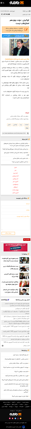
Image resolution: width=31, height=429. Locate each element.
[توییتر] (6, 14)
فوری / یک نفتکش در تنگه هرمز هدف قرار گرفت (16, 376)
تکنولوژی (27, 407)
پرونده (16, 407)
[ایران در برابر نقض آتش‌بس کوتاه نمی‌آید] (24, 276)
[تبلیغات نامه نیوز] (15, 36)
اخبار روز (15, 173)
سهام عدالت (15, 190)
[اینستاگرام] (18, 418)
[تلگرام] (3, 14)
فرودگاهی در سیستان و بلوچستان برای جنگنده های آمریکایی (16, 391)
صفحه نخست (25, 402)
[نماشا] (13, 418)
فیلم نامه (21, 407)
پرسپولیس (15, 184)
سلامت (21, 404)
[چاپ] (7, 14)
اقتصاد (13, 402)
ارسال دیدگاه (8, 233)
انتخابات (26, 125)
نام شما (27, 204)
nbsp (27, 128)
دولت (20, 125)
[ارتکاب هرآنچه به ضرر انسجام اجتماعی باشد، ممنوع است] (24, 291)
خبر (15, 170)
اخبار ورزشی (15, 176)
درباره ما (12, 411)
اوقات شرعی (5, 407)
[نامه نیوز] (17, 3)
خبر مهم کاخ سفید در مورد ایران (20, 355)
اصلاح (9, 125)
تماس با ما (18, 411)
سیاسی (19, 402)
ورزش (26, 404)
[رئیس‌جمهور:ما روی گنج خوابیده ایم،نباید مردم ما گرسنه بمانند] (24, 260)
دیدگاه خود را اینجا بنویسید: (22, 216)
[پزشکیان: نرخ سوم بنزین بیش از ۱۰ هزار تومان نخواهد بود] (24, 284)
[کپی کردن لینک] (27, 133)
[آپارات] (10, 418)
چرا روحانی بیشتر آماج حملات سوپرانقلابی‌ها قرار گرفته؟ (15, 149)
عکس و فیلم (15, 404)
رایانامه (27, 210)
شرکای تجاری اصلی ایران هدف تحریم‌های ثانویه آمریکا (15, 380)
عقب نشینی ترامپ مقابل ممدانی (20, 158)
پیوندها (11, 407)
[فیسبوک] (4, 14)
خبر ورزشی (15, 179)
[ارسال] (9, 14)
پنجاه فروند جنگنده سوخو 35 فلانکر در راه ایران (17, 119)
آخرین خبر (15, 182)
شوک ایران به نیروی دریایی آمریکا (20, 396)
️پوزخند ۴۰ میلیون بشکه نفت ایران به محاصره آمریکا (15, 367)
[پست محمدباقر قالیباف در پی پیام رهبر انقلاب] (24, 268)
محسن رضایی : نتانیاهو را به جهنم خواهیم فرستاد (16, 359)
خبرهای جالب (7, 404)
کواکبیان (15, 125)
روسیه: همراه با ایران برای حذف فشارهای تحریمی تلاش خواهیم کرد (16, 385)
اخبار (15, 167)
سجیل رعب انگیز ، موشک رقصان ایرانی (19, 116)
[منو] (1, 3)
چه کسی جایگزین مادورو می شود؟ (20, 162)
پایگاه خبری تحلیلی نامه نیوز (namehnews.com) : (17, 59)
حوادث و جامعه (6, 402)
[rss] (20, 418)
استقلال (15, 187)
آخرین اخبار (16, 193)
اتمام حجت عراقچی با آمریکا (21, 372)
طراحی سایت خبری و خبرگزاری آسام (13, 427)
